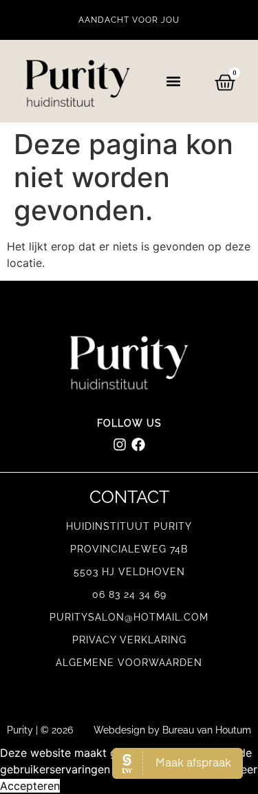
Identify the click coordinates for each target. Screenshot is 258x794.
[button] (173, 81)
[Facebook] (138, 444)
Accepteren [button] (30, 786)
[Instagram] (120, 444)
